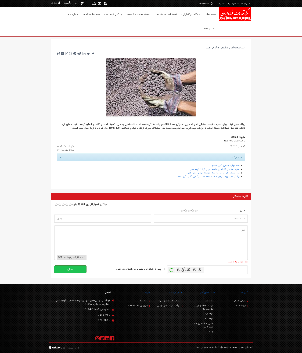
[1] (182, 210)
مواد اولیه (208, 301)
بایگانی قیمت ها (175, 292)
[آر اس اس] (105, 3)
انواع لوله (209, 318)
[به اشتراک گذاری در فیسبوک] (93, 53)
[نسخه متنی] (58, 53)
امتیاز (242, 210)
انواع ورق (209, 314)
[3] (189, 210)
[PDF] (66, 53)
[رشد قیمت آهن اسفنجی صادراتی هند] (151, 87)
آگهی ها (244, 292)
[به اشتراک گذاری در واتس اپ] (70, 53)
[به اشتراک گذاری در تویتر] (88, 53)
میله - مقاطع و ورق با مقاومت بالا (203, 307)
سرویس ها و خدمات (138, 305)
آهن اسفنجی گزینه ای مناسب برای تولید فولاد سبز (215, 169)
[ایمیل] (100, 3)
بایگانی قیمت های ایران (169, 301)
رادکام (63, 348)
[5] (196, 210)
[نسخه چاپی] (94, 4)
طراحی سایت (74, 348)
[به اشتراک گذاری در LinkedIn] (83, 53)
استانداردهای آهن (207, 292)
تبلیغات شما (240, 305)
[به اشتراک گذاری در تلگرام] (79, 53)
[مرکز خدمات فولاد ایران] (235, 14)
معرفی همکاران (239, 301)
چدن (211, 331)
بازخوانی (171, 269)
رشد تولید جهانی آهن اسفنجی (225, 165)
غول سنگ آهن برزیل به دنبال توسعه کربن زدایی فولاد (213, 173)
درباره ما (146, 292)
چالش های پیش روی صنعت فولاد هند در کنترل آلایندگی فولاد (209, 176)
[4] (192, 210)
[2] (185, 210)
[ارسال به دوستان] (62, 53)
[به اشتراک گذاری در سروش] (74, 53)
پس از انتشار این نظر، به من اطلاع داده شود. (138, 269)
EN (76, 4)
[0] (56, 204)
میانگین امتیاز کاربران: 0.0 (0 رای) (89, 204)
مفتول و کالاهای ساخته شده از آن (202, 325)
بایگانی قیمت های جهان (168, 305)
